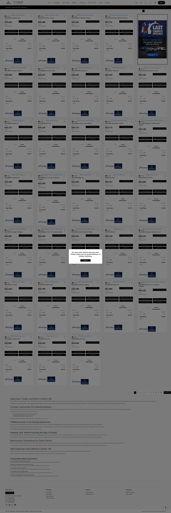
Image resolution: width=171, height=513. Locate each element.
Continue (85, 260)
